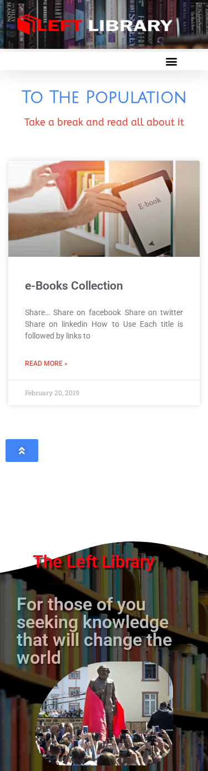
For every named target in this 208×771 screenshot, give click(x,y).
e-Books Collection (74, 285)
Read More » (46, 363)
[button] (171, 61)
